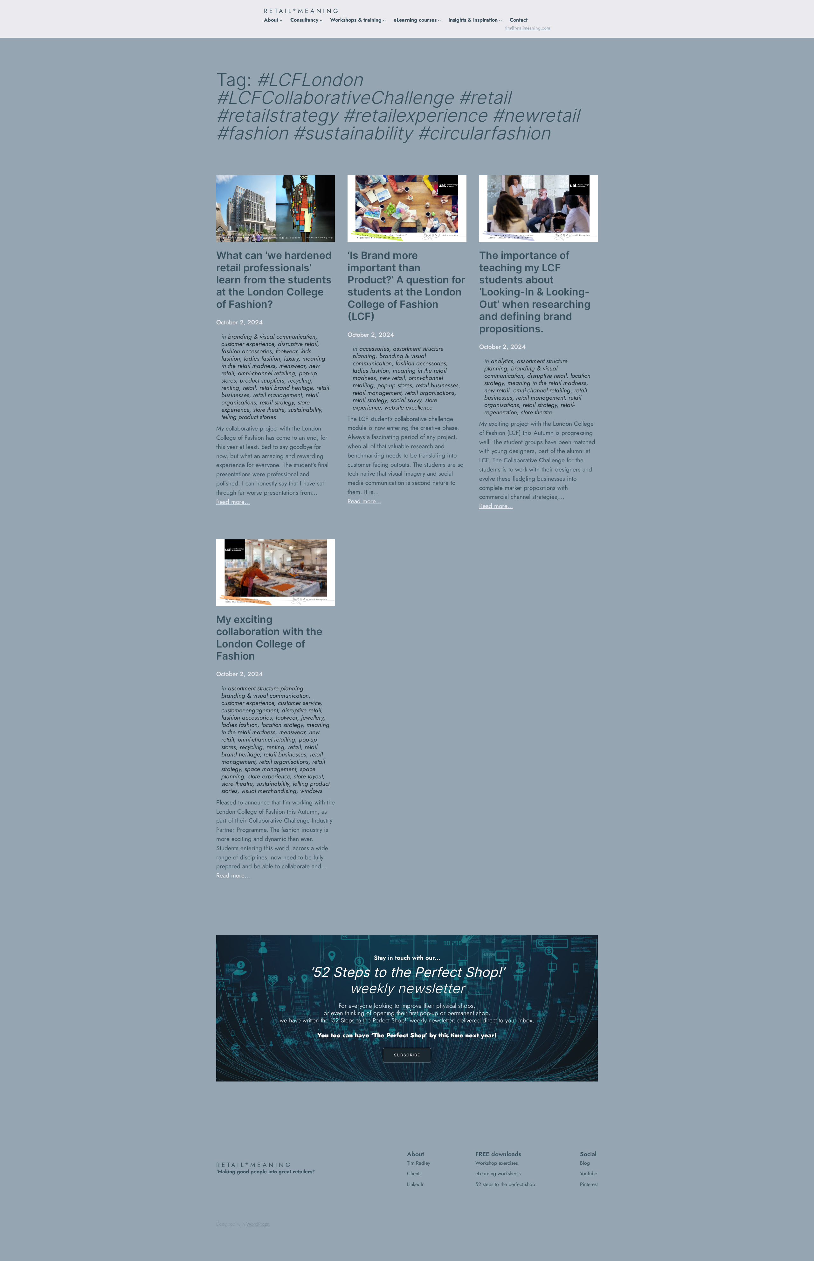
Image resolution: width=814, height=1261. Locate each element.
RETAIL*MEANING (302, 10)
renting (230, 387)
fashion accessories (246, 351)
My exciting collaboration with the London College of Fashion (269, 638)
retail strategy (277, 402)
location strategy (282, 724)
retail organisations (429, 392)
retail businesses (437, 385)
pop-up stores (394, 385)
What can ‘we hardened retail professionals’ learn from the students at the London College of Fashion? (274, 279)
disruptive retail (297, 343)
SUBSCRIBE (407, 1055)
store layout (308, 776)
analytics (502, 360)
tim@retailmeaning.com (527, 28)
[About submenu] (281, 20)
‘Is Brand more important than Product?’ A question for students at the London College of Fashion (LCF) (406, 285)
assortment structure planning (265, 688)
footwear (286, 351)
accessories (374, 348)
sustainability (304, 409)
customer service (299, 702)
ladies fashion (262, 358)
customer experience (247, 343)
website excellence (408, 407)
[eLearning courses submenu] (439, 20)
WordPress (257, 1224)
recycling (299, 380)
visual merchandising (268, 790)
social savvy (405, 400)
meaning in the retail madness (273, 362)
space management (270, 768)
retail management (277, 394)
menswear (292, 365)
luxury (291, 358)
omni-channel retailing (266, 373)
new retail (392, 377)
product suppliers (262, 380)
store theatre (268, 409)
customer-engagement (249, 710)
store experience (269, 776)
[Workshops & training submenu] (384, 20)
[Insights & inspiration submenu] (500, 20)
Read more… (233, 501)
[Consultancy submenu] (321, 20)
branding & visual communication (271, 336)
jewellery (312, 717)
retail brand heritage (286, 387)
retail (249, 387)
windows (311, 790)
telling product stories (248, 416)
